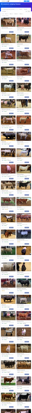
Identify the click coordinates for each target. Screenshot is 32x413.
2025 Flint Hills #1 (20, 402)
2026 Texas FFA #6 (20, 125)
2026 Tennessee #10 (5, 239)
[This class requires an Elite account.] (2, 74)
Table (29, 11)
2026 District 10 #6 (5, 76)
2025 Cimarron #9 (5, 337)
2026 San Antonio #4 (5, 386)
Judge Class (11, 48)
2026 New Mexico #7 (20, 353)
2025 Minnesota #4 (5, 190)
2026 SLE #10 (4, 223)
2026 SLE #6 (4, 158)
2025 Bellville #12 (20, 60)
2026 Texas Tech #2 (20, 321)
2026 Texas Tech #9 (5, 60)
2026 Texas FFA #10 (5, 288)
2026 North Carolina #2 (5, 125)
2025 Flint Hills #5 (4, 272)
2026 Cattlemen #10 (20, 109)
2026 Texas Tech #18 (20, 27)
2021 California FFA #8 (20, 239)
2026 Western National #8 (21, 288)
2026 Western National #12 (6, 321)
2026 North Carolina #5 (5, 353)
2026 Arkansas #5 (20, 337)
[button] (20, 1)
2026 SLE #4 (19, 158)
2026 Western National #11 (6, 109)
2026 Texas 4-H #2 (20, 76)
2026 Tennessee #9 (20, 174)
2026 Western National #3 (6, 402)
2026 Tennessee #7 (20, 272)
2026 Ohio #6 (19, 190)
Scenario (10, 127)
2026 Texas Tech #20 (5, 174)
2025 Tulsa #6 (19, 386)
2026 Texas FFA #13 (5, 27)
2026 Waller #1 (19, 223)
